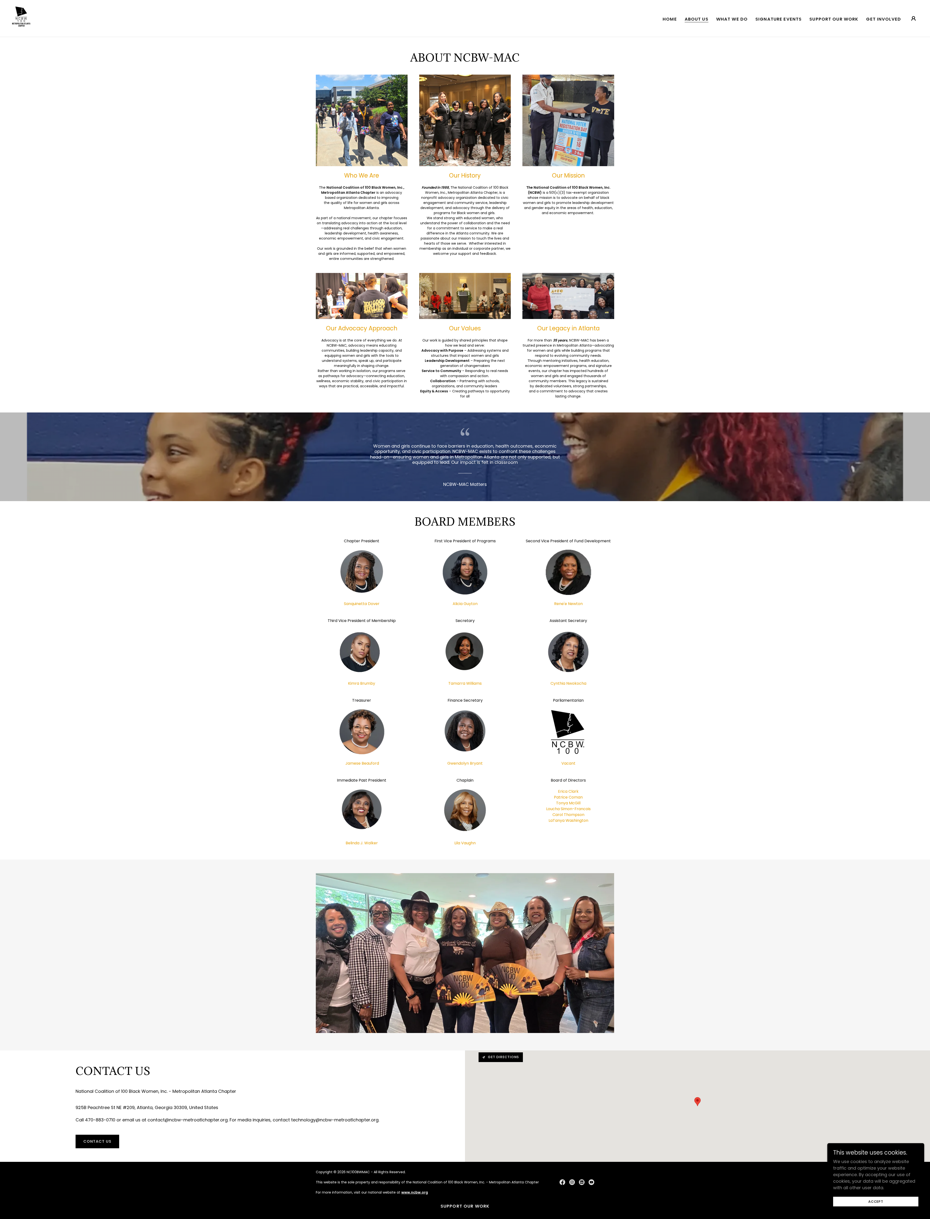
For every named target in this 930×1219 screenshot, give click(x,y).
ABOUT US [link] (696, 19)
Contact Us (97, 1141)
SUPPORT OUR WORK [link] (833, 19)
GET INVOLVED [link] (883, 19)
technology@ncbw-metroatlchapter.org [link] (335, 1120)
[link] (21, 18)
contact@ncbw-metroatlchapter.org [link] (187, 1120)
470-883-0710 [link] (100, 1120)
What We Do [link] (732, 19)
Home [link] (670, 19)
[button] (913, 18)
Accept (875, 1201)
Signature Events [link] (778, 19)
